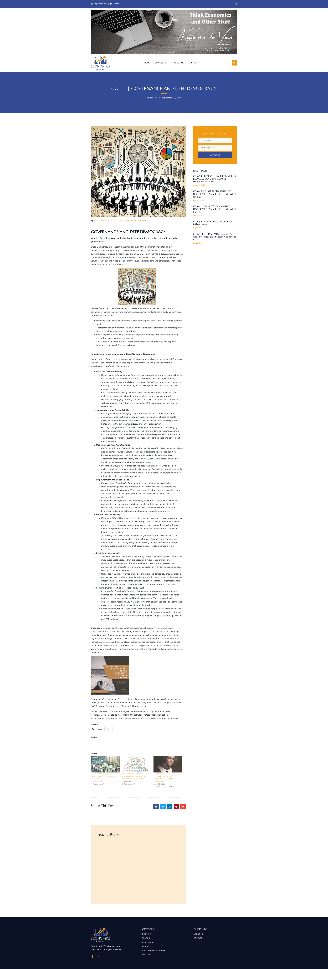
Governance (141, 220)
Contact (192, 63)
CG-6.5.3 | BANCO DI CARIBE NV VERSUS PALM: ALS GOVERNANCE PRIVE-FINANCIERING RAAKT (214, 179)
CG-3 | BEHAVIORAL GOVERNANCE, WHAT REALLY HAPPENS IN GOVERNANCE (135, 776)
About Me (179, 63)
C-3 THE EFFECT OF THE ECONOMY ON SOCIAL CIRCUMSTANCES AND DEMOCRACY (163, 777)
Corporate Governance (106, 220)
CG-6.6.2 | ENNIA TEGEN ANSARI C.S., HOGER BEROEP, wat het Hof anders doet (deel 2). (214, 194)
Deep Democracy (126, 220)
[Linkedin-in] (236, 4)
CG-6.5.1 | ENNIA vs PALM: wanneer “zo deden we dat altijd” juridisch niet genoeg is (214, 237)
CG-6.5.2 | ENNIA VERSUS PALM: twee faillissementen (212, 223)
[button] (234, 63)
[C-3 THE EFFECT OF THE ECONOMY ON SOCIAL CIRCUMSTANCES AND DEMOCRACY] (167, 764)
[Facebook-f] (231, 4)
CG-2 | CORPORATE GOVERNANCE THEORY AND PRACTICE (103, 776)
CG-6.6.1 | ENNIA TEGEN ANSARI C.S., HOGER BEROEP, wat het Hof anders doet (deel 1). (214, 209)
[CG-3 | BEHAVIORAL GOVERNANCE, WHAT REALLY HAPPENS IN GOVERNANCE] (136, 764)
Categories (160, 63)
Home (147, 63)
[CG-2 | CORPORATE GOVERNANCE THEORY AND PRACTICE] (105, 764)
